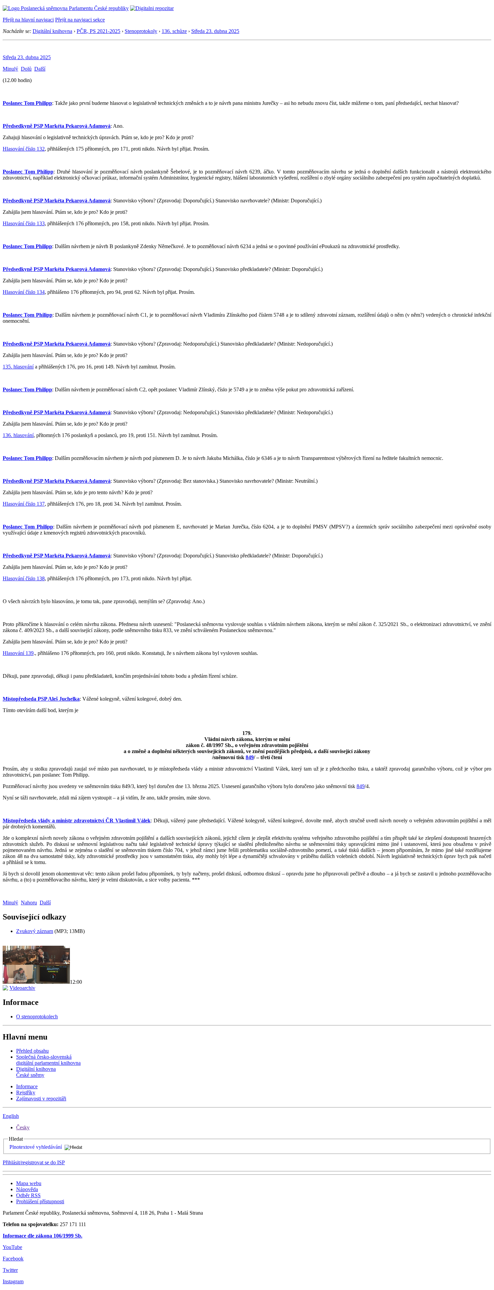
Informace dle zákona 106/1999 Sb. (42, 1236)
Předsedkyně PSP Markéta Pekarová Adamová (57, 126)
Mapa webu (28, 1183)
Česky (23, 1127)
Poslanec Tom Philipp (27, 103)
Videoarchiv (22, 988)
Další (39, 69)
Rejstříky (25, 1092)
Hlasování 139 (18, 653)
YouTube (12, 1247)
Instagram (13, 1281)
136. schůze (174, 31)
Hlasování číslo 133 (24, 223)
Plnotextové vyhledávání (35, 1147)
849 (250, 757)
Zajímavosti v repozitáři (41, 1098)
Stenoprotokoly (141, 31)
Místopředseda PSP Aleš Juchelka (41, 699)
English (11, 1116)
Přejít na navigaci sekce (80, 20)
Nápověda (27, 1189)
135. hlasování (18, 366)
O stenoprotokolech (37, 1016)
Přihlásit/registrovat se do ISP (34, 1162)
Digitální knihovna (52, 31)
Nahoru (29, 902)
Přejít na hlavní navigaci (28, 20)
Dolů (26, 69)
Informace (27, 1086)
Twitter (10, 1270)
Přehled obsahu (32, 1051)
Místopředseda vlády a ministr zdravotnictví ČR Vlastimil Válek (77, 820)
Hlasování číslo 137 (24, 504)
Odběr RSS (28, 1195)
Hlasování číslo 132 (24, 149)
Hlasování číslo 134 (24, 292)
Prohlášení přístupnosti (40, 1201)
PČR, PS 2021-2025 (98, 31)
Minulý (10, 69)
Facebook (13, 1258)
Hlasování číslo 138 (24, 578)
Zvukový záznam (34, 931)
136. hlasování (18, 435)
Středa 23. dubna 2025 (215, 31)
